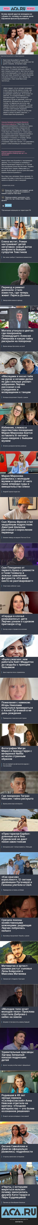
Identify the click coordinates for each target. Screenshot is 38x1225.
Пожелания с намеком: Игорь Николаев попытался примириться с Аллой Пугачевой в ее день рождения (17, 708)
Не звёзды (30, 8)
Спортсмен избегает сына (11, 586)
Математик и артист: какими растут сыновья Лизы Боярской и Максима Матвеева (16, 970)
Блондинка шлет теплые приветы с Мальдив (17, 847)
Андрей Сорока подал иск (11, 491)
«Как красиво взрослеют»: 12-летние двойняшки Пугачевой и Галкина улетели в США (16, 881)
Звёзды (6, 8)
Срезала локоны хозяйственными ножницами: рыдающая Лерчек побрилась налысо (16, 925)
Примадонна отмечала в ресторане (15, 718)
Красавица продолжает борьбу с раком (16, 936)
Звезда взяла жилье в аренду (12, 300)
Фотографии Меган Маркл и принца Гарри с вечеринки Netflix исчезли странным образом (16, 753)
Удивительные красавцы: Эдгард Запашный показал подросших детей (17, 1056)
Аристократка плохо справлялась (14, 672)
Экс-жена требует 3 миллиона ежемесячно (17, 257)
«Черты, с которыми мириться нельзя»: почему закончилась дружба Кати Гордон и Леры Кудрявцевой (15, 1192)
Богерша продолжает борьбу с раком (15, 397)
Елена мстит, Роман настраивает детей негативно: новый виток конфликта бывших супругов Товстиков (16, 247)
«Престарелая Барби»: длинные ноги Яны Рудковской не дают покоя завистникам (15, 837)
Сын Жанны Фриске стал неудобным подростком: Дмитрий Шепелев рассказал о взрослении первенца (17, 527)
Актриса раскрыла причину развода (14, 446)
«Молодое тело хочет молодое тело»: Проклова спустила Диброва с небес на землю (17, 1013)
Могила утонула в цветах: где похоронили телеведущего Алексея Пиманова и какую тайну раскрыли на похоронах (17, 336)
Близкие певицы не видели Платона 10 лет (17, 537)
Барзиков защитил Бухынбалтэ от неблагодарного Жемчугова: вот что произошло (14, 153)
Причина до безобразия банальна (14, 1202)
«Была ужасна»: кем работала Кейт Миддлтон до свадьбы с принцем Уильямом (17, 663)
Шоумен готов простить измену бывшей (16, 1022)
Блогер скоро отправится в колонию (15, 629)
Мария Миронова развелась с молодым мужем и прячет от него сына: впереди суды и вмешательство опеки (16, 481)
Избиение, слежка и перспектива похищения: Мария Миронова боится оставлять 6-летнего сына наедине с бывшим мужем (17, 434)
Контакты (19, 1222)
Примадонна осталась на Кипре (13, 890)
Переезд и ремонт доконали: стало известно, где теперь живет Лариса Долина (15, 291)
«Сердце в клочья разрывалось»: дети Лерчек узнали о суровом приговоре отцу (17, 620)
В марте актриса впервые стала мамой (16, 1116)
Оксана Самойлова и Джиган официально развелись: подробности (17, 1149)
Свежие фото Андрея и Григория (14, 979)
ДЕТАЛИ (8, 205)
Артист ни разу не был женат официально (16, 1065)
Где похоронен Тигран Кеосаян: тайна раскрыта (17, 797)
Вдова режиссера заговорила (13, 803)
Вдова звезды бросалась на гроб (14, 346)
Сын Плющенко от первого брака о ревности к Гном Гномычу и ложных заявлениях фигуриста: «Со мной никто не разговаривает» (17, 574)
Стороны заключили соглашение (13, 1156)
